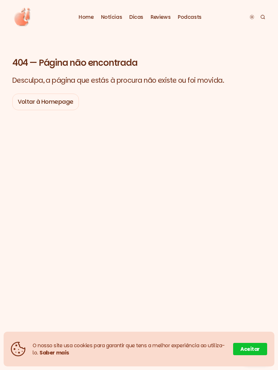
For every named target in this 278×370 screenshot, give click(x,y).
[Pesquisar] (263, 17)
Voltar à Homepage (45, 102)
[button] (112, 17)
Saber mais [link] (54, 352)
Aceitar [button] (250, 349)
